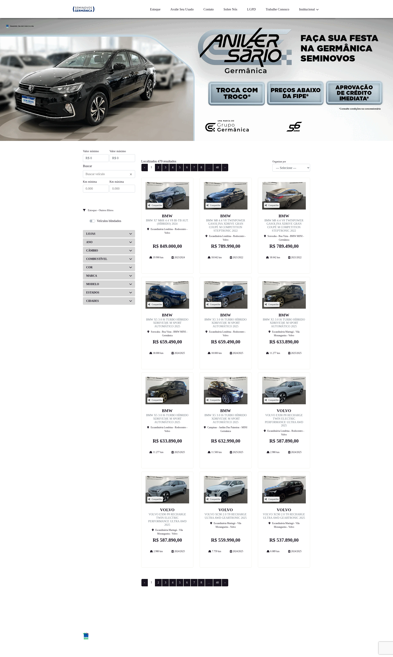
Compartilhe (157, 205)
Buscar (87, 166)
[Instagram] (296, 636)
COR (89, 267)
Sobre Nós (230, 9)
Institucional (307, 9)
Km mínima (90, 181)
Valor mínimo (91, 151)
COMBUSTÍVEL (96, 259)
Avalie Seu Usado (182, 9)
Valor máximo (118, 151)
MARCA (91, 275)
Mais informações (167, 264)
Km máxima (117, 181)
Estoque (155, 9)
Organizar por (279, 161)
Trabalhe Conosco (277, 9)
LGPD (251, 9)
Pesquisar (109, 199)
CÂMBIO (92, 250)
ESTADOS (92, 292)
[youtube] (305, 636)
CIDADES (92, 300)
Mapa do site (222, 608)
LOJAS (90, 233)
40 (217, 167)
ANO (89, 242)
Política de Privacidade (283, 608)
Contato (208, 9)
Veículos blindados (109, 221)
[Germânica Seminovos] (83, 9)
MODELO (92, 284)
